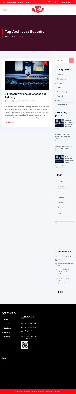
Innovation (61, 197)
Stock (34, 101)
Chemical (60, 75)
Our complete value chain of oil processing (64, 161)
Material (60, 96)
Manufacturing (62, 92)
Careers (7, 336)
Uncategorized (62, 104)
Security (29, 101)
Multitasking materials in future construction (63, 147)
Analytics (61, 181)
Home (6, 36)
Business (61, 186)
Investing (61, 202)
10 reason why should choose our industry (69, 123)
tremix (9, 101)
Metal (59, 100)
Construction (61, 79)
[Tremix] (38, 9)
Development (62, 192)
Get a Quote (66, 2)
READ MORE (9, 122)
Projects (7, 332)
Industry (60, 87)
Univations (57, 391)
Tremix (29, 391)
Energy (59, 83)
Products (7, 328)
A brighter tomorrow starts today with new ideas (62, 136)
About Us (7, 324)
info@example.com (64, 260)
